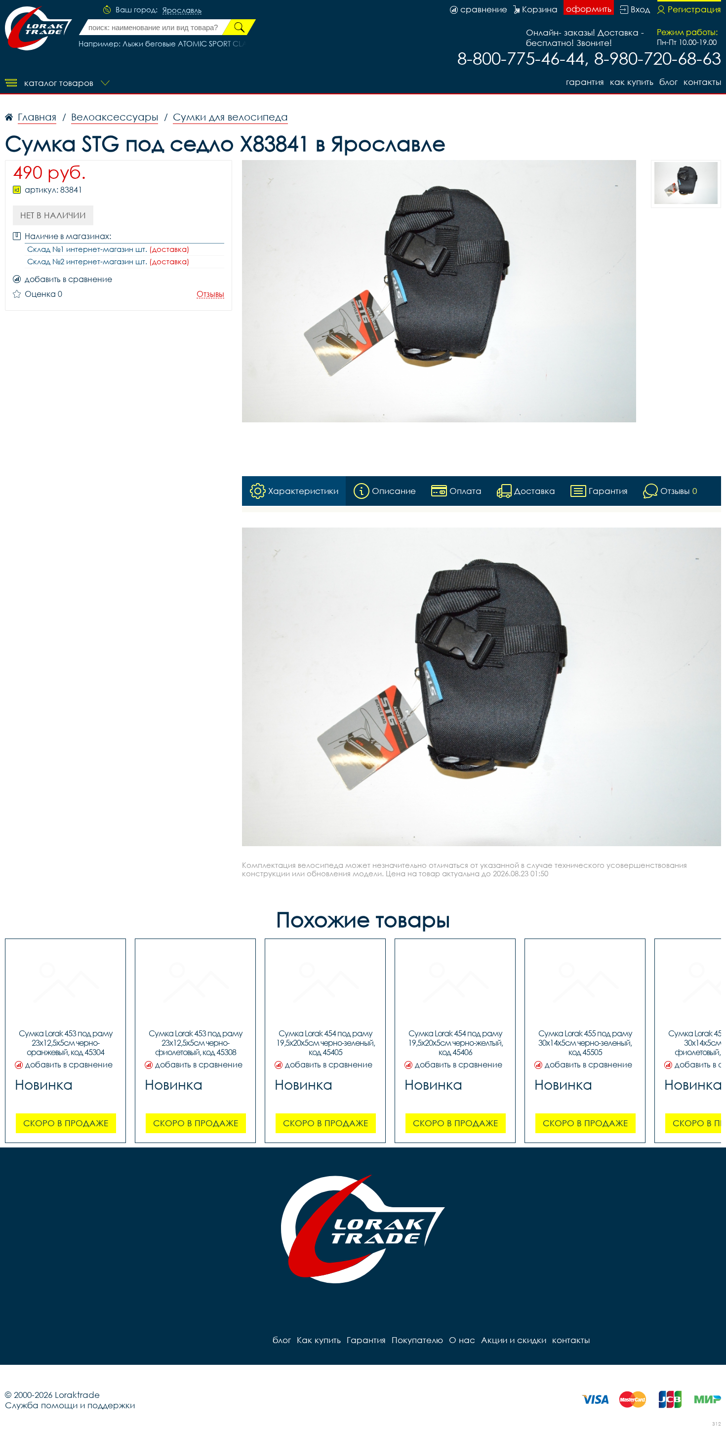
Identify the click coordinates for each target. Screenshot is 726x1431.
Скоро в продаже (65, 1123)
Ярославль (182, 10)
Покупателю (417, 1340)
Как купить (631, 82)
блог (668, 82)
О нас (462, 1340)
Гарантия (585, 82)
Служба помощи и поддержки (70, 1405)
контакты (702, 82)
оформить (588, 8)
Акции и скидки (513, 1340)
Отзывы (210, 294)
